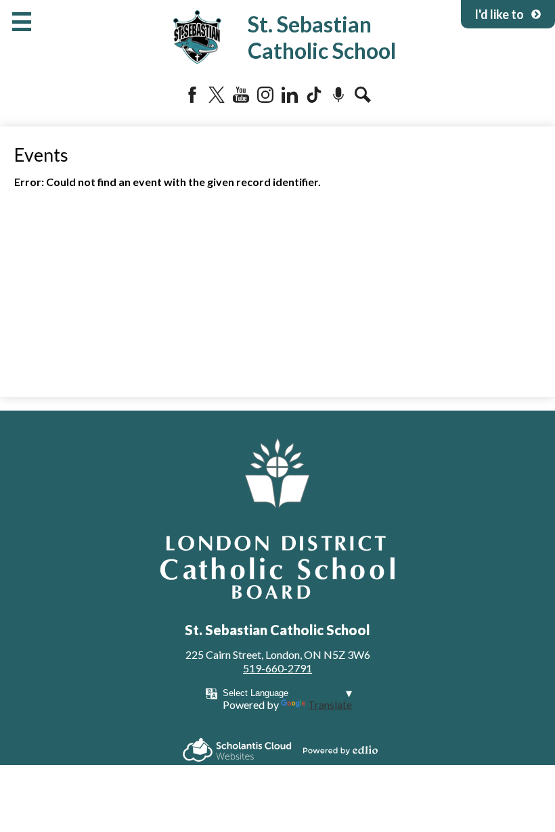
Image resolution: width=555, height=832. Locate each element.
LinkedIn (290, 95)
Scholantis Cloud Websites (237, 750)
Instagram (265, 95)
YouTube (241, 95)
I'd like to (499, 14)
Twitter (216, 95)
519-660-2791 (277, 668)
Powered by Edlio (340, 750)
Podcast (338, 95)
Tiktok (314, 95)
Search (363, 95)
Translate (330, 704)
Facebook (192, 95)
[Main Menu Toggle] (22, 22)
